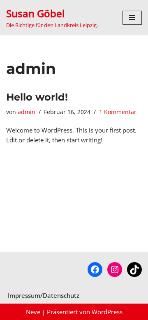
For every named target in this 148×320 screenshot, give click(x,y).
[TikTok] (134, 269)
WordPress (107, 312)
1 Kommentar (117, 112)
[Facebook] (95, 269)
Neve (33, 312)
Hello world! (37, 97)
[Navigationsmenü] (132, 18)
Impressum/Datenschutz (43, 295)
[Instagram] (114, 269)
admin (26, 112)
